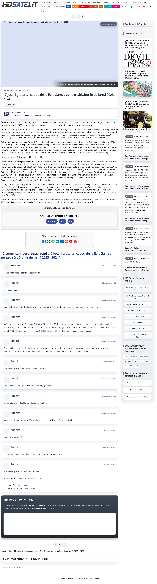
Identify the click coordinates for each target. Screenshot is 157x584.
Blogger (95, 578)
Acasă (43, 3)
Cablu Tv (67, 3)
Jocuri (18, 90)
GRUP (138, 6)
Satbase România (59, 6)
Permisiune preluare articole (138, 383)
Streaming (97, 3)
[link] (137, 52)
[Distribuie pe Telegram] (57, 242)
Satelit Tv (75, 3)
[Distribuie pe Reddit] (66, 242)
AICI (40, 157)
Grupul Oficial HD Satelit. (44, 508)
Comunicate (57, 3)
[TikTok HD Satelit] (150, 6)
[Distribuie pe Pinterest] (71, 242)
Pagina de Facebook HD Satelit (137, 288)
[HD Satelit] (20, 4)
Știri (49, 3)
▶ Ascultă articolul (108, 24)
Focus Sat (93, 6)
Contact (125, 6)
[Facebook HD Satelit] (132, 6)
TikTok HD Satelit (138, 316)
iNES (101, 6)
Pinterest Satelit (138, 329)
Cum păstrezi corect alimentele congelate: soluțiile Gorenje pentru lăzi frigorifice (137, 74)
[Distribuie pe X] (48, 242)
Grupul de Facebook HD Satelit (138, 297)
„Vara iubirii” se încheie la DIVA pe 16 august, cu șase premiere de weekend (137, 105)
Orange (75, 6)
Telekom (116, 6)
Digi (126, 357)
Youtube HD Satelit (138, 310)
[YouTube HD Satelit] (144, 6)
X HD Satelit (138, 322)
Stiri (26, 90)
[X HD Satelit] (42, 10)
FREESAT (134, 357)
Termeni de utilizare (138, 390)
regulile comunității (36, 505)
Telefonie (125, 3)
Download (8, 90)
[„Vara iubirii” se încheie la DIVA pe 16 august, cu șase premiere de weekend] (137, 119)
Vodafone (84, 6)
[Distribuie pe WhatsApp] (53, 242)
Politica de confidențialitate (138, 397)
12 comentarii (9, 105)
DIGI (68, 6)
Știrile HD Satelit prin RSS (138, 336)
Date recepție (86, 3)
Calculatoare (45, 6)
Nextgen (108, 6)
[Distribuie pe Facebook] (44, 242)
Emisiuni (106, 3)
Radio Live (143, 3)
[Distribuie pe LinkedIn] (62, 242)
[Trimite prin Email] (75, 242)
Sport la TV (115, 3)
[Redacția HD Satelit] (6, 113)
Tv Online (134, 3)
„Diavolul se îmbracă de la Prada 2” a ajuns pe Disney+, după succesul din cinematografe (137, 44)
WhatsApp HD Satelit (138, 304)
